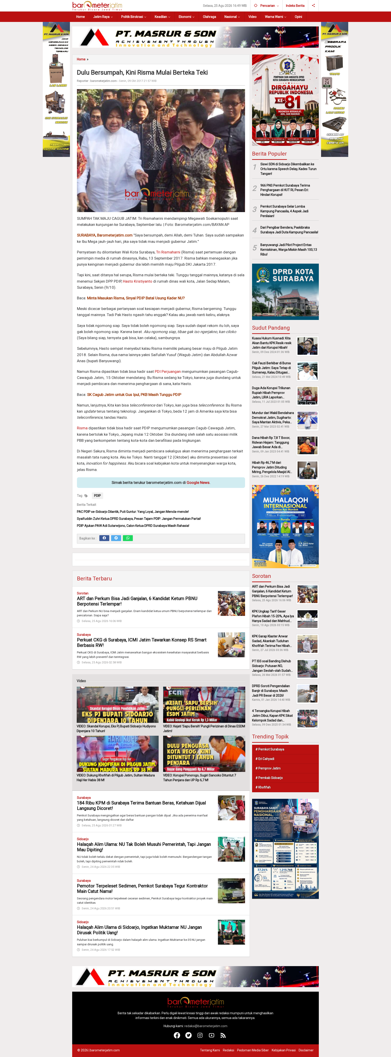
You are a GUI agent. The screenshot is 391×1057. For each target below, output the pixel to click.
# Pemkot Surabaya (269, 749)
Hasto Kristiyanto (137, 281)
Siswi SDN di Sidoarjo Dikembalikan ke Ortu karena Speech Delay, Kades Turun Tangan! (288, 168)
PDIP (97, 495)
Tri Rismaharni (168, 252)
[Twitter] (116, 538)
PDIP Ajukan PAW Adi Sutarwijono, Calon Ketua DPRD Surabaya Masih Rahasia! (133, 525)
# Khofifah (263, 787)
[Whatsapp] (128, 538)
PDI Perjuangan (168, 371)
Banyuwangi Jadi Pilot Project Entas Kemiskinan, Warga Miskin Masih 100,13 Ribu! (288, 249)
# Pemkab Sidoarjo (269, 777)
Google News (198, 482)
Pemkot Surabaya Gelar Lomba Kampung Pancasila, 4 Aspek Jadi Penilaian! (284, 211)
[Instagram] (200, 1037)
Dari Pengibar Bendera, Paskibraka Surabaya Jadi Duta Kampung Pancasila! (289, 230)
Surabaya (84, 634)
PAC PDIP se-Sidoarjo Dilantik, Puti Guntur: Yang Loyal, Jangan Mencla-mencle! (133, 511)
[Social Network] (313, 5)
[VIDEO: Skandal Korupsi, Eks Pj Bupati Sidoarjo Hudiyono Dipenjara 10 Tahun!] (118, 705)
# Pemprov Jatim (268, 768)
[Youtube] (211, 1037)
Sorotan (82, 593)
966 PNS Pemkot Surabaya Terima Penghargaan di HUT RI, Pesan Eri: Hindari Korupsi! (285, 189)
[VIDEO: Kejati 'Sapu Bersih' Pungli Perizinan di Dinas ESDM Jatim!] (204, 705)
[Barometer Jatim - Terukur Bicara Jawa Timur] (97, 5)
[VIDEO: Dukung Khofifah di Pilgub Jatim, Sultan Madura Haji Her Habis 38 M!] (118, 754)
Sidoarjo (83, 839)
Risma (82, 428)
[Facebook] (104, 538)
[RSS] (223, 1037)
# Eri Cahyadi (264, 758)
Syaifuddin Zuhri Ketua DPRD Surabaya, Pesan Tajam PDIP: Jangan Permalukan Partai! (139, 518)
